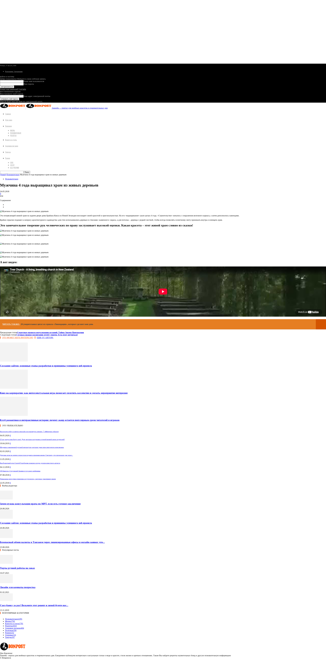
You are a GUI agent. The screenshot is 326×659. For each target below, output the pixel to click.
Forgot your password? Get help (13, 89)
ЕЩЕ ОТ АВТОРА (45, 338)
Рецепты (13, 135)
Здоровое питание (11, 146)
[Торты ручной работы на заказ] (6, 563)
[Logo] (13, 108)
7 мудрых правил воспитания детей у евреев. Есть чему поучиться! (47, 335)
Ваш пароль (29, 84)
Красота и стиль (11, 139)
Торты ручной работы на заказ (17, 568)
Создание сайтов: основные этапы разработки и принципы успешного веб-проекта (46, 365)
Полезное (8, 126)
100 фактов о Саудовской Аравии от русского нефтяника (20, 471)
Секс (11, 162)
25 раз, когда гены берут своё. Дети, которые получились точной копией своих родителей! (32, 439)
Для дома (8, 120)
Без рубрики (14, 167)
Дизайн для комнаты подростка (17, 587)
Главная (8, 113)
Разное (7, 158)
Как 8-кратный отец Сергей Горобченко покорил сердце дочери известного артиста (30, 463)
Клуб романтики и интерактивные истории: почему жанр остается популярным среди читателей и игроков (59, 420)
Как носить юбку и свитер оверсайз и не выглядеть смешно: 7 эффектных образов (29, 432)
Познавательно (15, 133)
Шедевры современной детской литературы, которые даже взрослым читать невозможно (32, 447)
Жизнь (12, 130)
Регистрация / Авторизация (14, 71)
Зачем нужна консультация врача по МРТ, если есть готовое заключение (40, 503)
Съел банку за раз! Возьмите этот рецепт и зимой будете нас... (34, 605)
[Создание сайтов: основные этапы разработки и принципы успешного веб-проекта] (14, 361)
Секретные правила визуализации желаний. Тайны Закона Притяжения (50, 332)
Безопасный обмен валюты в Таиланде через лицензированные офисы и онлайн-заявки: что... (52, 542)
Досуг (12, 165)
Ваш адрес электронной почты (37, 96)
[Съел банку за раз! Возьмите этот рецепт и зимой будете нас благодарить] (6, 600)
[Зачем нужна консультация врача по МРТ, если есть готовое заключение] (6, 499)
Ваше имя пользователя (34, 81)
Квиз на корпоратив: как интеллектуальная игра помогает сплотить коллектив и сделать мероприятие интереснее (64, 393)
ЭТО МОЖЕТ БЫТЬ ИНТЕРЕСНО (17, 338)
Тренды (8, 152)
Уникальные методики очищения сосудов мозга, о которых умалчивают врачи (28, 479)
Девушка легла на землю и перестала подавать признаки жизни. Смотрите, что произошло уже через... (36, 455)
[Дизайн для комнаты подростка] (6, 582)
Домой (3, 175)
